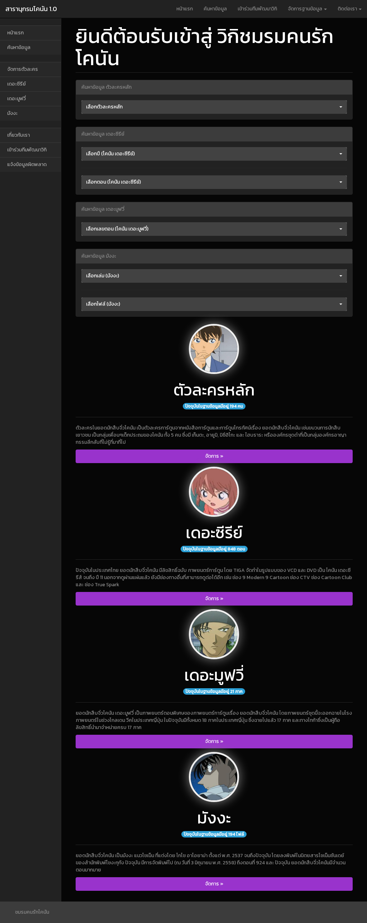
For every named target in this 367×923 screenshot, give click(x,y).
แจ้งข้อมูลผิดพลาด (27, 164)
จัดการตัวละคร (22, 69)
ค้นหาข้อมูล (215, 9)
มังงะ (12, 113)
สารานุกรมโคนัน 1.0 (31, 9)
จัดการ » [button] (214, 456)
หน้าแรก (184, 9)
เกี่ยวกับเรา (18, 135)
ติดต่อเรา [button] (348, 9)
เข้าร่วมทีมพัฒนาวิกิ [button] (257, 9)
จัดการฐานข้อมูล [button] (305, 9)
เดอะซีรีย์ (16, 84)
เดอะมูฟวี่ (16, 98)
